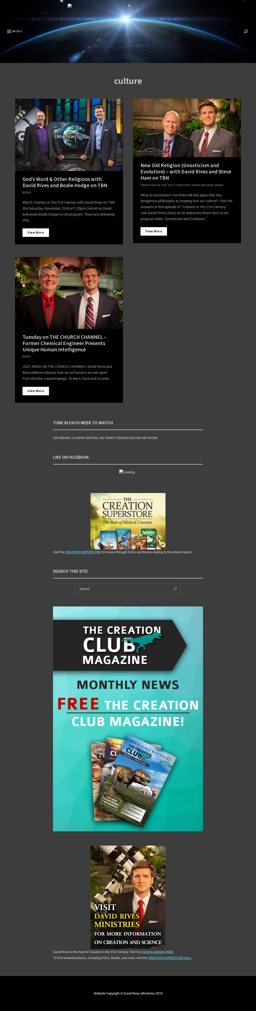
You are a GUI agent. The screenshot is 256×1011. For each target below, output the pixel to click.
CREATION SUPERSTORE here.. (170, 958)
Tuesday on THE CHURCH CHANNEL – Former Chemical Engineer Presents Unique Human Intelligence (64, 343)
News (26, 192)
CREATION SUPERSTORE (83, 552)
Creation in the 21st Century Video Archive (177, 185)
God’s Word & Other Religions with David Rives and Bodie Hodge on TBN (64, 182)
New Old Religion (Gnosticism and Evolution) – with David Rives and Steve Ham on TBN (185, 171)
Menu (17, 31)
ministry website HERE (157, 952)
